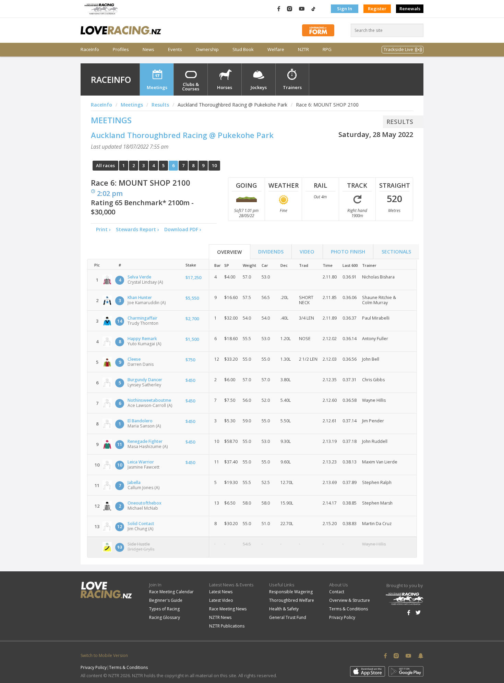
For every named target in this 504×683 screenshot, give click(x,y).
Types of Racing (164, 609)
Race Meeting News (228, 609)
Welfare (275, 49)
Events (175, 49)
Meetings (157, 87)
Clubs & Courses (190, 86)
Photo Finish (348, 251)
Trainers (292, 87)
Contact (336, 592)
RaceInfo (90, 49)
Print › (103, 229)
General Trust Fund (287, 617)
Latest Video (221, 600)
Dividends (271, 251)
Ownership (207, 49)
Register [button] (377, 8)
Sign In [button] (344, 8)
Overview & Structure (349, 600)
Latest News (220, 592)
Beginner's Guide (165, 600)
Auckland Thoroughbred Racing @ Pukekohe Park (182, 135)
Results (160, 104)
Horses (224, 87)
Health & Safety (284, 609)
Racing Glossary (164, 617)
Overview (229, 252)
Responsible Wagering (291, 592)
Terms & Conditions (348, 609)
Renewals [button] (409, 8)
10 (214, 165)
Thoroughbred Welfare (291, 600)
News (148, 49)
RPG (327, 49)
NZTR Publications (226, 626)
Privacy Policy (342, 617)
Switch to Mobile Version (104, 655)
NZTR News (220, 617)
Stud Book (243, 49)
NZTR (303, 49)
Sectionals (396, 251)
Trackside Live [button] (398, 49)
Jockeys (259, 87)
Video (307, 251)
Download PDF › (184, 229)
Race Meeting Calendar (171, 592)
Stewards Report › (137, 229)
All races (105, 165)
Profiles (121, 49)
